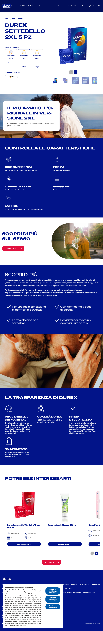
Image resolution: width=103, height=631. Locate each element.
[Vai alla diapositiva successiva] (75, 72)
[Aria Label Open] (99, 6)
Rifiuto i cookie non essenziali (53, 599)
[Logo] (7, 6)
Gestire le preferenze (53, 606)
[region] (33, 606)
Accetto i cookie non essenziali (53, 590)
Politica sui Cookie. (11, 621)
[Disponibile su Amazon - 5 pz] (11, 76)
